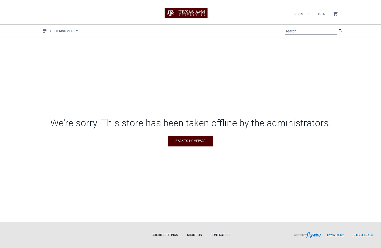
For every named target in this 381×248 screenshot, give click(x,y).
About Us (194, 235)
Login (320, 14)
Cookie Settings (165, 235)
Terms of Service (362, 235)
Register (301, 14)
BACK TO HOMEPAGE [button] (190, 141)
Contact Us (220, 235)
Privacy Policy (335, 235)
